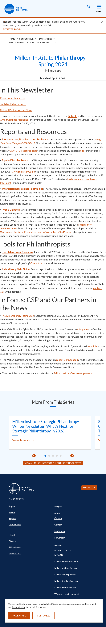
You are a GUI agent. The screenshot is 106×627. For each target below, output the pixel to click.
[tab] (45, 456)
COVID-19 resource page (23, 150)
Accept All (19, 615)
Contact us (36, 263)
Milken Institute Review (65, 568)
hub (82, 150)
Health (12, 535)
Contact (58, 524)
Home (12, 39)
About (57, 513)
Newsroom (59, 537)
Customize (43, 615)
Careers (58, 518)
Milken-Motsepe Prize (65, 574)
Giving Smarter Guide (23, 171)
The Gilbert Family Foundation (17, 315)
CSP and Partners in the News (16, 109)
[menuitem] (30, 506)
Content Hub (26, 39)
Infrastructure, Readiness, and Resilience (25, 139)
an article (92, 346)
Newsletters (45, 39)
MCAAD (58, 555)
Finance (12, 541)
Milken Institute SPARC (65, 587)
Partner (58, 545)
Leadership (59, 531)
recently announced (67, 359)
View (24, 440)
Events (12, 512)
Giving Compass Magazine (14, 119)
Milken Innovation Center (66, 561)
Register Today (12, 29)
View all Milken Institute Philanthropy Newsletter (53, 463)
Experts (12, 518)
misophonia (83, 329)
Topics (12, 506)
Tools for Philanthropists (13, 104)
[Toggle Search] (88, 7)
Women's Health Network (66, 594)
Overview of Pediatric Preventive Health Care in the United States (35, 232)
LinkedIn (72, 115)
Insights (58, 506)
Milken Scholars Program (66, 581)
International (15, 553)
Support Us (89, 487)
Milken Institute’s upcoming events (73, 373)
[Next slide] (72, 455)
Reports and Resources (12, 98)
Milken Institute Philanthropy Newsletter (32, 42)
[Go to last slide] (34, 455)
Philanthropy (53, 70)
